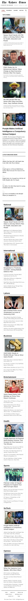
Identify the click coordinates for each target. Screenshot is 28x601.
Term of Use (20, 592)
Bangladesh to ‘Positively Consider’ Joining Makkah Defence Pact (12, 269)
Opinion (7, 551)
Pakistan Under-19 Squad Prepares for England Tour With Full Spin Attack (13, 484)
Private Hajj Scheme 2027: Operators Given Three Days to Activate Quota (13, 244)
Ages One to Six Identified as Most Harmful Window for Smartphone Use (13, 194)
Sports (7, 466)
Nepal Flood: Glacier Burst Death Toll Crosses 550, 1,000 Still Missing (14, 282)
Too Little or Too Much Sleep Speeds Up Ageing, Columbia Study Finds (13, 451)
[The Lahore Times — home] (14, 2)
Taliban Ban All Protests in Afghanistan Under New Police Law (12, 279)
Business (9, 10)
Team (19, 596)
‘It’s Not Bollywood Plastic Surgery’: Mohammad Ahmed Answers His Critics (13, 414)
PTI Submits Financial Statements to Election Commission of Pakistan (14, 236)
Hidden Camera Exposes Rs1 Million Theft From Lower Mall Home (13, 325)
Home (3, 10)
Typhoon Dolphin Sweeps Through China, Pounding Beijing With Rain (13, 286)
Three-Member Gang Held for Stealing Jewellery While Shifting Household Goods (13, 317)
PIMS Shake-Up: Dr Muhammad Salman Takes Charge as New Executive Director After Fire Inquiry (13, 232)
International (9, 251)
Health (6, 421)
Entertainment (10, 377)
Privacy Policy (9, 594)
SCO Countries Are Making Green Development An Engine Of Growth (12, 573)
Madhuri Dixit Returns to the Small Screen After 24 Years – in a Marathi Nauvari (13, 410)
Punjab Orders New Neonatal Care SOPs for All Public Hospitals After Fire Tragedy (14, 179)
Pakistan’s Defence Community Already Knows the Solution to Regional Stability (13, 581)
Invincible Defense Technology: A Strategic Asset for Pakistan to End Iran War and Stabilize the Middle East (13, 586)
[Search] (25, 10)
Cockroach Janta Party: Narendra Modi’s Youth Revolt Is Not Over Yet (13, 275)
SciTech (7, 508)
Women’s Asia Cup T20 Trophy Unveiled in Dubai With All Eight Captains (13, 490)
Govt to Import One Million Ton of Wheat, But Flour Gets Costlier (13, 370)
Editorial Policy (18, 594)
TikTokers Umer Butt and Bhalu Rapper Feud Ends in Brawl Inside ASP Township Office (14, 329)
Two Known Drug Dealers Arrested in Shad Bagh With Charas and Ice (13, 321)
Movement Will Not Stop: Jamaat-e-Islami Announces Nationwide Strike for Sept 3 (13, 240)
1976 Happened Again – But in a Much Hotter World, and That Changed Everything (13, 536)
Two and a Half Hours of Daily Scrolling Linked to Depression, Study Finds (13, 459)
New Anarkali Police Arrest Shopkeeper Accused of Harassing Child (13, 312)
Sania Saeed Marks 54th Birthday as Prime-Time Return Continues (12, 396)
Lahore (15, 10)
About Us (12, 592)
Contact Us (10, 596)
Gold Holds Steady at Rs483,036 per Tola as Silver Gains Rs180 (13, 355)
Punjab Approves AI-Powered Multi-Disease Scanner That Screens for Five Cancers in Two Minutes (14, 170)
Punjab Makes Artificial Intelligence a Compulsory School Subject (14, 131)
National (22, 10)
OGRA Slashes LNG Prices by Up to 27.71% (14, 367)
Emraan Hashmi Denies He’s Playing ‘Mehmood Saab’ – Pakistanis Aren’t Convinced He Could (12, 406)
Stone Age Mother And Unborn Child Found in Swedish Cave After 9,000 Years (14, 544)
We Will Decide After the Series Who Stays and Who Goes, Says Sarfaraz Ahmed (13, 101)
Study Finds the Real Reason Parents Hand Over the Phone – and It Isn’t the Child (13, 540)
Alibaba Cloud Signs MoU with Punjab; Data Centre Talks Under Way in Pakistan (13, 162)
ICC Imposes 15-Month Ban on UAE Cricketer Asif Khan (12, 497)
